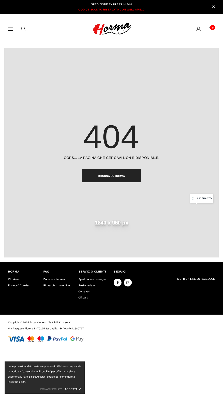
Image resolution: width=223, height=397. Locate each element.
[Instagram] (128, 282)
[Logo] (112, 28)
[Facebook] (118, 282)
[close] (213, 7)
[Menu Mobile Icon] (10, 29)
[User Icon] (198, 29)
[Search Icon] (27, 29)
